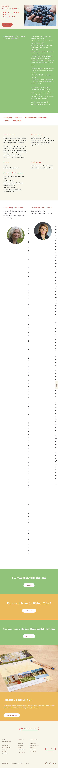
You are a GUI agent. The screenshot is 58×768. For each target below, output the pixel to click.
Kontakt (19, 747)
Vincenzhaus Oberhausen (33, 750)
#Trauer (6, 120)
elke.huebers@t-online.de (15, 183)
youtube (54, 763)
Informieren (29, 636)
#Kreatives (17, 120)
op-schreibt (32, 747)
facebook (46, 763)
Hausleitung (5, 754)
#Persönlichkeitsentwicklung (36, 117)
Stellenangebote (6, 745)
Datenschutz (5, 763)
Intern (27, 763)
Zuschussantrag (29, 610)
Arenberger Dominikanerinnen (34, 744)
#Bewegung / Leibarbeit (13, 117)
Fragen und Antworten (20, 744)
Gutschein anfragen (11, 715)
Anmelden (7, 24)
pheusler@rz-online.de (14, 189)
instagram (50, 763)
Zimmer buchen (21, 752)
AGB (21, 763)
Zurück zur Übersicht (30, 728)
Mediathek (4, 751)
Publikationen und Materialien (6, 748)
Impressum (14, 763)
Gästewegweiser (21, 750)
